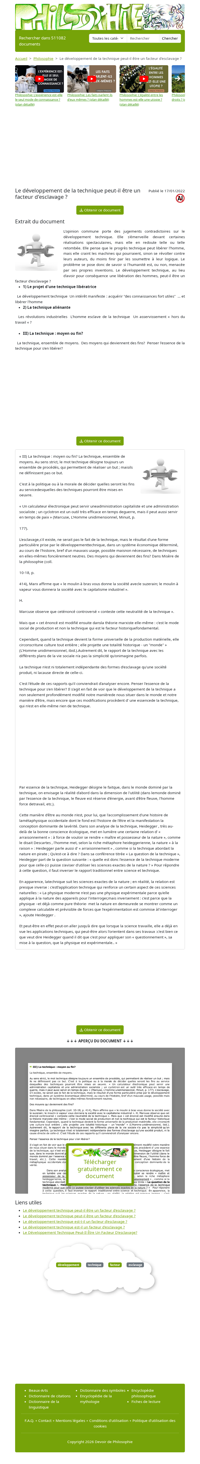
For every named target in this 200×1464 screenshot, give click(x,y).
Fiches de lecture (145, 1401)
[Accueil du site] (100, 14)
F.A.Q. (29, 1420)
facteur (115, 1265)
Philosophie (43, 58)
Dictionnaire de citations (49, 1395)
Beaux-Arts (38, 1390)
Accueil (21, 58)
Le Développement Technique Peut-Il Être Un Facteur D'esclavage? (80, 1232)
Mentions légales (70, 1420)
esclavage (135, 1265)
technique (94, 1265)
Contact (44, 1420)
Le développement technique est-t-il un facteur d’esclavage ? (75, 1221)
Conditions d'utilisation (108, 1420)
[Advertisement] (100, 149)
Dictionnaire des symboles (102, 1390)
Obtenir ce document (101, 210)
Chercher (170, 38)
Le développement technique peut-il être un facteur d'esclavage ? (79, 1210)
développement (68, 1265)
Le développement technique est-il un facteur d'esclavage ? (74, 1227)
